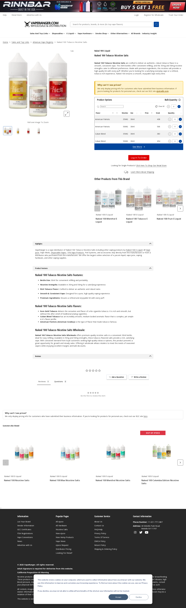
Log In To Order (139, 157)
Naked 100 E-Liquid (134, 250)
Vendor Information (25, 525)
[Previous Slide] (97, 208)
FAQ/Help (98, 529)
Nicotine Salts (62, 529)
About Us (98, 521)
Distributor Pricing (63, 549)
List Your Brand (24, 521)
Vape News (60, 541)
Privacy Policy (100, 533)
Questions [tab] (58, 381)
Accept (118, 597)
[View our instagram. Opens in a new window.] (135, 532)
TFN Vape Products (75, 252)
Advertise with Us (34, 15)
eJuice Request (62, 545)
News (19, 541)
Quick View (108, 198)
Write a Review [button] (140, 377)
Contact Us (99, 525)
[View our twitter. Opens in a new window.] (141, 532)
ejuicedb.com (162, 91)
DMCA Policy (100, 541)
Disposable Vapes (58, 252)
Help (5, 15)
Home (5, 42)
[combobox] (111, 24)
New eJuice (60, 533)
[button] (113, 113)
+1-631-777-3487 (148, 522)
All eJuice (59, 521)
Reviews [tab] (42, 381)
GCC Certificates (24, 529)
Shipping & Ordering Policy (105, 549)
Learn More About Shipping (142, 172)
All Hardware (61, 525)
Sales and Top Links (20, 42)
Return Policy (100, 545)
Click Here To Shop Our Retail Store (151, 165)
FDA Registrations (25, 533)
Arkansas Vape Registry (43, 42)
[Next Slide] (180, 208)
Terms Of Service (101, 537)
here (145, 416)
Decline (139, 597)
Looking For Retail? (64, 553)
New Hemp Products (65, 537)
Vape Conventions (25, 537)
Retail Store (17, 15)
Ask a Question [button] (118, 377)
